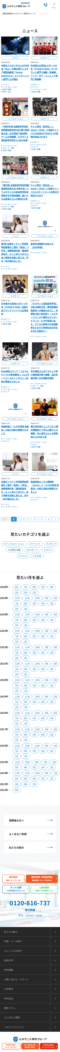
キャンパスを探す (13, 951)
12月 (17, 598)
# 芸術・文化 (6, 91)
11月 (27, 598)
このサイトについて (14, 1027)
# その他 (37, 555)
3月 (16, 592)
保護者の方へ (16, 820)
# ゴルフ (34, 444)
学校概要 (8, 970)
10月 (37, 598)
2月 (25, 592)
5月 (43, 586)
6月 (34, 586)
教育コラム (9, 1008)
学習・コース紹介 (13, 941)
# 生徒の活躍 (6, 89)
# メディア (35, 147)
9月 (46, 598)
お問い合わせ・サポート (16, 979)
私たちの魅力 (16, 847)
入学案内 (8, 989)
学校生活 (8, 998)
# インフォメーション (9, 87)
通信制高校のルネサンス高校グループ (18, 13)
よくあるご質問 (18, 834)
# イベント (5, 84)
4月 (51, 586)
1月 (34, 592)
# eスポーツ (35, 84)
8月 (16, 586)
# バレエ (23, 555)
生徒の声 (8, 960)
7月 (25, 586)
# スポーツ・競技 (7, 148)
